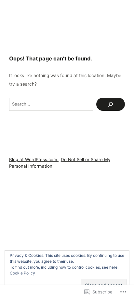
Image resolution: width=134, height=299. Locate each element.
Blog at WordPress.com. (34, 159)
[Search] (110, 104)
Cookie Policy (22, 273)
